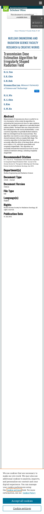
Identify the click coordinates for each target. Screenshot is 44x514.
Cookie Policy (29, 493)
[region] (22, 491)
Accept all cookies (22, 500)
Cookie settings (14, 490)
